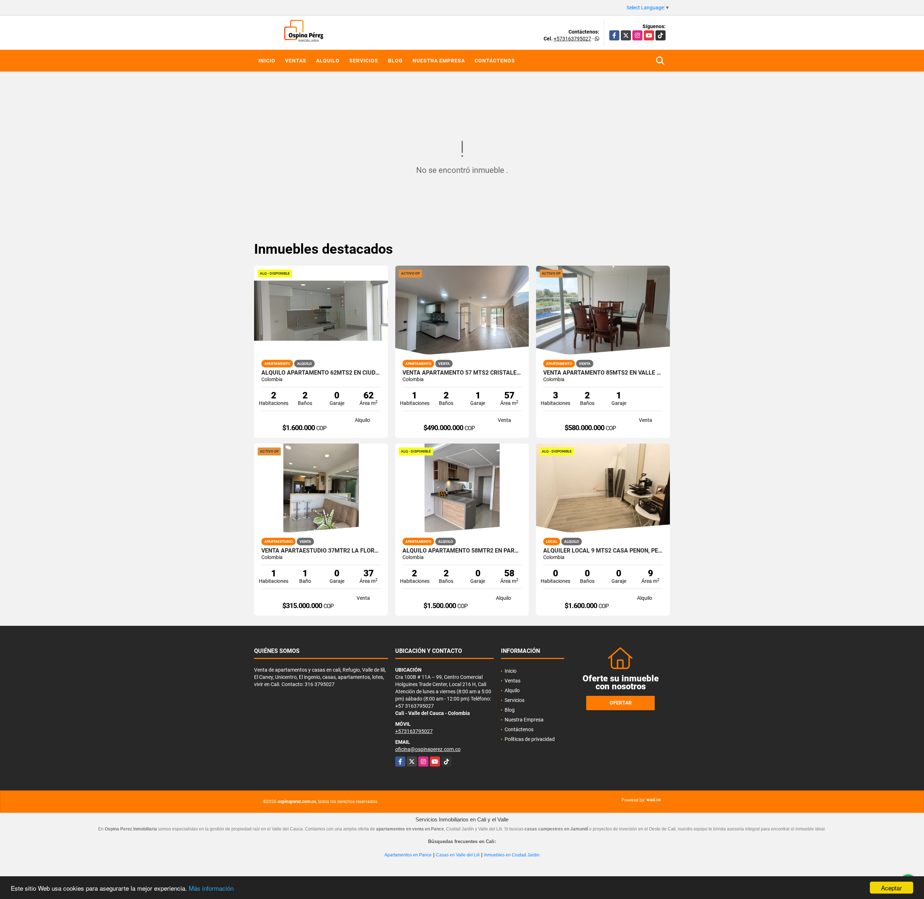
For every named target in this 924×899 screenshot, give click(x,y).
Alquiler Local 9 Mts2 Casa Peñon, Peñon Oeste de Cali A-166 (603, 551)
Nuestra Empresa (439, 61)
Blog (395, 61)
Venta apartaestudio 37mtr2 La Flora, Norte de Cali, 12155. (321, 551)
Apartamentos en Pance (408, 854)
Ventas (295, 61)
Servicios (363, 61)
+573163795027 (572, 39)
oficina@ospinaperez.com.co (428, 749)
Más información (211, 888)
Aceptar (891, 887)
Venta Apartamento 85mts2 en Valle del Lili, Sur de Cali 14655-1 (603, 373)
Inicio (266, 61)
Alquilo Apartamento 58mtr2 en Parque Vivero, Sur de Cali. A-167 (462, 551)
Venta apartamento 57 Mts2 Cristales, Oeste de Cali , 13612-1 (462, 373)
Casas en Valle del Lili (458, 854)
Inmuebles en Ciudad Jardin (512, 854)
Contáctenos (495, 61)
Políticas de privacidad (530, 739)
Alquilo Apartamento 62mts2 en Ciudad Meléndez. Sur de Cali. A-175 (321, 373)
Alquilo (328, 61)
